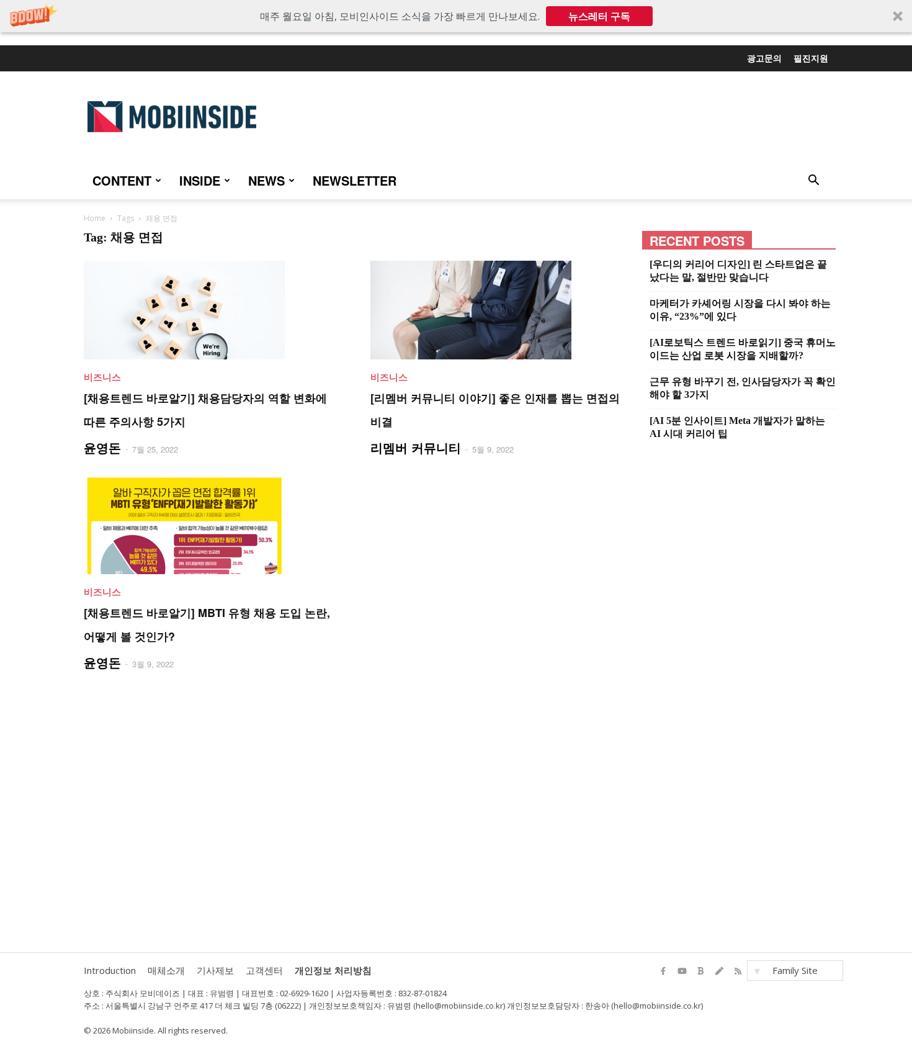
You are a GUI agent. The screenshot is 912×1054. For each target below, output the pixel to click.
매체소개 (166, 970)
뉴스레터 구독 (599, 16)
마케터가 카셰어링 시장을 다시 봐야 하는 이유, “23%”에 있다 (740, 310)
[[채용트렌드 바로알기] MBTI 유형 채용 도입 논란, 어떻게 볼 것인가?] (212, 524)
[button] (456, 16)
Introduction (110, 970)
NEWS (266, 180)
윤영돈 (102, 447)
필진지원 (811, 58)
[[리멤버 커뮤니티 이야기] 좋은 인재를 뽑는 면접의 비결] (498, 310)
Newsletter (354, 180)
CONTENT (121, 180)
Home (94, 218)
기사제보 (215, 970)
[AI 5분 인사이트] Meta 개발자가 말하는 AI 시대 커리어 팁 (737, 427)
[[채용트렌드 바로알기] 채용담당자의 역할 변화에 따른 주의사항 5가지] (212, 310)
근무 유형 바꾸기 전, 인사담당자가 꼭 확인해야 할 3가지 (743, 388)
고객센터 (264, 970)
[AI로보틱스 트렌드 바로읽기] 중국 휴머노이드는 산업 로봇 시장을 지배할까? (743, 349)
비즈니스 (102, 377)
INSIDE (199, 180)
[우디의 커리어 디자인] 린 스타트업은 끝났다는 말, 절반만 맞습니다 (738, 270)
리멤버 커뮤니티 (415, 447)
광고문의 (764, 58)
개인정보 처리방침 (333, 970)
